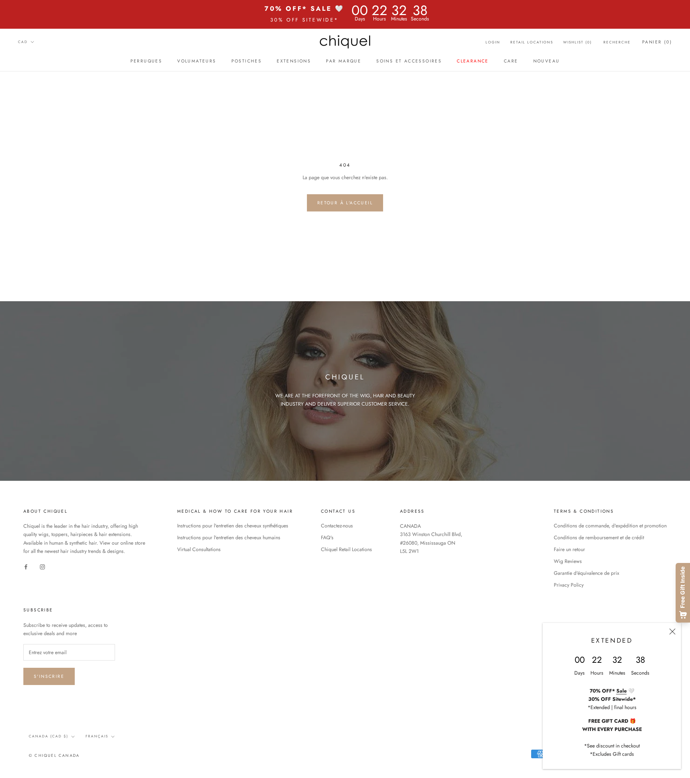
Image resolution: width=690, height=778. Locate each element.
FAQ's (327, 537)
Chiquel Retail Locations (346, 549)
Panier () (657, 42)
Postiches (246, 61)
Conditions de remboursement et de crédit (599, 537)
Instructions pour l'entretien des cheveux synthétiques (232, 525)
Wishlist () (577, 42)
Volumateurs (196, 61)
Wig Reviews (568, 561)
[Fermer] (672, 631)
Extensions (294, 61)
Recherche (617, 42)
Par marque (343, 61)
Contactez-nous (337, 525)
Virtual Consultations (199, 549)
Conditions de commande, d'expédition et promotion (610, 525)
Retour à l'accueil (345, 203)
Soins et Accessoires (409, 61)
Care (511, 61)
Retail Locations (531, 42)
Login (493, 42)
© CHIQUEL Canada (54, 755)
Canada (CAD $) (48, 736)
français (97, 736)
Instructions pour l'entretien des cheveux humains (228, 537)
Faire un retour (569, 549)
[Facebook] (25, 567)
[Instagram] (42, 567)
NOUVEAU (546, 61)
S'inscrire (49, 676)
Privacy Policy (569, 584)
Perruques (146, 61)
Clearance (473, 61)
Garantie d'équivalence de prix (586, 573)
